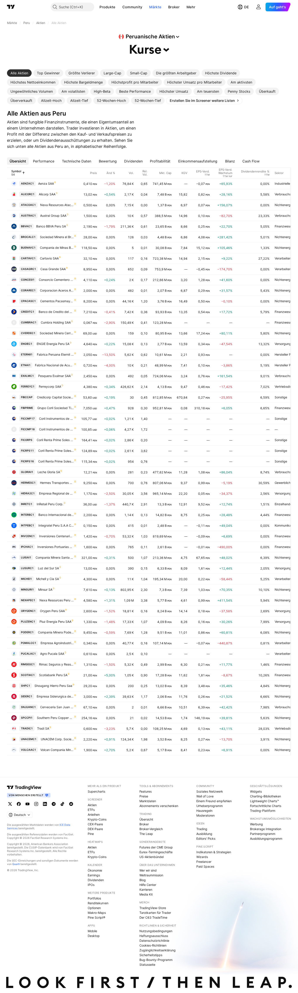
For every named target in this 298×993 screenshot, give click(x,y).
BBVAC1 (26, 226)
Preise (143, 796)
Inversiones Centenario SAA (56, 536)
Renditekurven (98, 903)
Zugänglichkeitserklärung (157, 950)
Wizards (202, 857)
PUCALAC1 (28, 653)
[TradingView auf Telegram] (54, 804)
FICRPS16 (27, 461)
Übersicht (146, 819)
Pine (91, 834)
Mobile (92, 931)
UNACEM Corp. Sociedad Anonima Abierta (57, 739)
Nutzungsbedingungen (155, 931)
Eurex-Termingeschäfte (156, 852)
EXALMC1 (27, 375)
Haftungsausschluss (153, 936)
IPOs (91, 885)
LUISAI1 (26, 557)
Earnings (94, 875)
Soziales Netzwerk (209, 791)
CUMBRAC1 (28, 322)
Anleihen (94, 814)
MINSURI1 (27, 589)
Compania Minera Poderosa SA (56, 632)
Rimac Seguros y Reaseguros (56, 664)
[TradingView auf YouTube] (27, 804)
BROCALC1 (28, 237)
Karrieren (145, 889)
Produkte (107, 7)
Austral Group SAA (53, 215)
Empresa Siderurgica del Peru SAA (55, 696)
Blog (142, 880)
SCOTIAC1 (28, 675)
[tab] (19, 73)
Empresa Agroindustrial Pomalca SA (57, 643)
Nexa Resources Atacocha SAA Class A (57, 205)
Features (145, 791)
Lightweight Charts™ (264, 801)
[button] (119, 7)
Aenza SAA (46, 183)
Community (132, 7)
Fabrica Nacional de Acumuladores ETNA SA (54, 365)
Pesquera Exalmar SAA (54, 376)
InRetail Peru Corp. (50, 504)
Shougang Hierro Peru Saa (53, 686)
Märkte (155, 7)
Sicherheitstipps (150, 955)
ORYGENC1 (28, 611)
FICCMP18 (28, 429)
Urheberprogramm (209, 806)
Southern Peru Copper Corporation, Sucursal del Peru (55, 718)
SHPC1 (25, 685)
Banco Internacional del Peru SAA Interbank (56, 515)
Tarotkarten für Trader (155, 913)
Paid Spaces (205, 866)
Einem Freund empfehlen (214, 801)
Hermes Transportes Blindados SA (57, 483)
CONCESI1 (27, 279)
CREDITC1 (27, 311)
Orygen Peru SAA (52, 611)
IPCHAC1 (27, 546)
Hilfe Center (147, 885)
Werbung (256, 824)
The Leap (146, 834)
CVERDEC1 (28, 333)
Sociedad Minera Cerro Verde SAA (57, 333)
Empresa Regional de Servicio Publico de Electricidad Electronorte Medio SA (56, 493)
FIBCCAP (27, 397)
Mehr (191, 7)
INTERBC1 (27, 514)
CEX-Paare (95, 824)
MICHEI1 (26, 578)
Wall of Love (205, 796)
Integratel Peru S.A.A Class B (56, 525)
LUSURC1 (27, 568)
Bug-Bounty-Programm (156, 960)
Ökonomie (95, 870)
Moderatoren (205, 815)
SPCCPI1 (27, 717)
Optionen (94, 908)
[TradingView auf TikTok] (62, 804)
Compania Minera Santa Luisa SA (55, 557)
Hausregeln (204, 810)
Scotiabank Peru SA (53, 675)
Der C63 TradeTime (153, 917)
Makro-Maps (97, 913)
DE (246, 7)
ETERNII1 (27, 354)
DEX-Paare (95, 829)
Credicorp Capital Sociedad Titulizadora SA (55, 397)
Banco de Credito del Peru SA (56, 312)
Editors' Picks (205, 838)
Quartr (16, 864)
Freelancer (203, 861)
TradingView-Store (152, 908)
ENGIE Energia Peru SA (53, 344)
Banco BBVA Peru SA (51, 226)
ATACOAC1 (28, 204)
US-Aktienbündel (151, 857)
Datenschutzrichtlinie (154, 940)
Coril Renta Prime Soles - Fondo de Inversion (55, 440)
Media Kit (146, 894)
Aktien (92, 805)
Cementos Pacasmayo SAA (57, 301)
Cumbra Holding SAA (56, 322)
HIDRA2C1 (28, 493)
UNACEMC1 (28, 739)
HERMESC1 (28, 482)
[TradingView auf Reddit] (71, 804)
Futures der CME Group (156, 847)
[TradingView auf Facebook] (19, 804)
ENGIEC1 (26, 343)
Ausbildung (204, 834)
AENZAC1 (27, 183)
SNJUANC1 (28, 707)
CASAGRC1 (28, 269)
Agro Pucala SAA (52, 653)
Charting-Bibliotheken (265, 796)
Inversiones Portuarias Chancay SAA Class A (55, 547)
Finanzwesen (284, 226)
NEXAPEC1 (28, 600)
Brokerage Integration (265, 829)
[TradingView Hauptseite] (11, 7)
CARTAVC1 (28, 258)
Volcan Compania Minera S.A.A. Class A (57, 750)
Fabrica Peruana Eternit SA (55, 354)
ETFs (91, 810)
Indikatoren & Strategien (213, 852)
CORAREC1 (28, 290)
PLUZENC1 (28, 621)
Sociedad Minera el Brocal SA (57, 237)
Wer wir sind (148, 870)
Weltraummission (151, 875)
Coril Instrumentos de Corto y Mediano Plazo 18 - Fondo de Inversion (56, 429)
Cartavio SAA (49, 258)
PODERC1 (27, 632)
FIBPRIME (27, 407)
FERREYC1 (27, 386)
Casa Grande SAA (53, 269)
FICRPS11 (27, 450)
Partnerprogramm (262, 834)
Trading (201, 829)
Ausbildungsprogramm (266, 838)
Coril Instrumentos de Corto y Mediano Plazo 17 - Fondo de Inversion (56, 418)
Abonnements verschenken (158, 806)
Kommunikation (285, 525)
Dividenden (96, 880)
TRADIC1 (27, 728)
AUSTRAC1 (28, 215)
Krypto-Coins (97, 819)
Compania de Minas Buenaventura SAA (57, 247)
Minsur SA (45, 589)
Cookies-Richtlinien (152, 945)
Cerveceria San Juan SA (57, 707)
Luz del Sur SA (48, 568)
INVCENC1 (28, 536)
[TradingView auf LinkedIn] (45, 804)
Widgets (256, 791)
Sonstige (281, 397)
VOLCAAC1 (28, 749)
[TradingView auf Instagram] (36, 804)
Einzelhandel (284, 504)
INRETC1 (26, 504)
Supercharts (96, 791)
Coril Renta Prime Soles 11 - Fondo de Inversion (56, 450)
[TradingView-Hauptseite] (24, 787)
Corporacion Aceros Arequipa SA (57, 290)
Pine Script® (96, 917)
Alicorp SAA (47, 194)
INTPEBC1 (27, 525)
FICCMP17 (28, 418)
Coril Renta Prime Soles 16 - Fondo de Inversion (56, 461)
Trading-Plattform (262, 810)
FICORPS (26, 440)
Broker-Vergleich (151, 829)
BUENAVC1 (28, 247)
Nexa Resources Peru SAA (56, 600)
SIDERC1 (26, 696)
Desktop (94, 936)
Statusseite (147, 964)
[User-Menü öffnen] (258, 7)
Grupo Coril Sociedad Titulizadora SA (55, 408)
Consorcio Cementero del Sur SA (56, 280)
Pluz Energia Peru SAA (55, 621)
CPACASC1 (28, 301)
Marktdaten (147, 801)
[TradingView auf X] (10, 804)
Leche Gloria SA (49, 472)
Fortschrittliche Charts (265, 806)
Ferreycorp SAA (50, 386)
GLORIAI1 (27, 472)
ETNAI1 (26, 365)
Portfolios (94, 898)
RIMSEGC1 (28, 664)
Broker (174, 7)
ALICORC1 (27, 194)
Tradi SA (43, 728)
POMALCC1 (28, 643)
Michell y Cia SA (47, 579)
